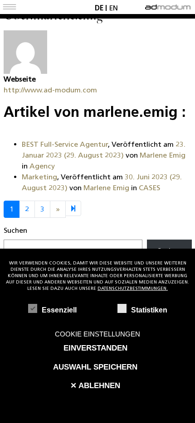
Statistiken (149, 310)
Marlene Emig (162, 155)
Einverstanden (95, 348)
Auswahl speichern (95, 367)
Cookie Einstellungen (97, 334)
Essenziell (59, 310)
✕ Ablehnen (95, 385)
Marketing (39, 177)
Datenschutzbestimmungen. (133, 288)
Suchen (15, 230)
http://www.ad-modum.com (50, 90)
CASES (149, 187)
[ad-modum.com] (167, 5)
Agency (42, 166)
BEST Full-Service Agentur (65, 144)
